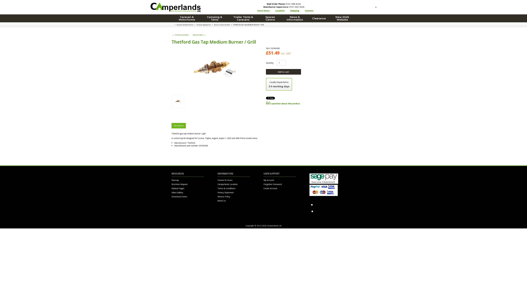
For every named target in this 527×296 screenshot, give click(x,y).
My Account (269, 180)
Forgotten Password (273, 184)
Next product (199, 35)
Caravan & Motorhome (187, 18)
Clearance (319, 18)
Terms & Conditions (226, 188)
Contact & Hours (225, 180)
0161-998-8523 (284, 3)
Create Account (270, 188)
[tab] (179, 125)
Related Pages (178, 188)
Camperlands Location (228, 184)
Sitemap (175, 180)
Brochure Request (180, 184)
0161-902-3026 (283, 6)
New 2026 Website (342, 18)
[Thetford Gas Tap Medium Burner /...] (178, 101)
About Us (222, 200)
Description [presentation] (179, 125)
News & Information (295, 18)
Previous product (180, 35)
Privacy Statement (226, 192)
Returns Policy (224, 196)
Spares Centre (270, 18)
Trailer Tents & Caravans (243, 18)
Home (172, 25)
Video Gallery (177, 192)
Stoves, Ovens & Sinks (222, 25)
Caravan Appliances (204, 25)
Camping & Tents (214, 18)
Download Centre (179, 196)
